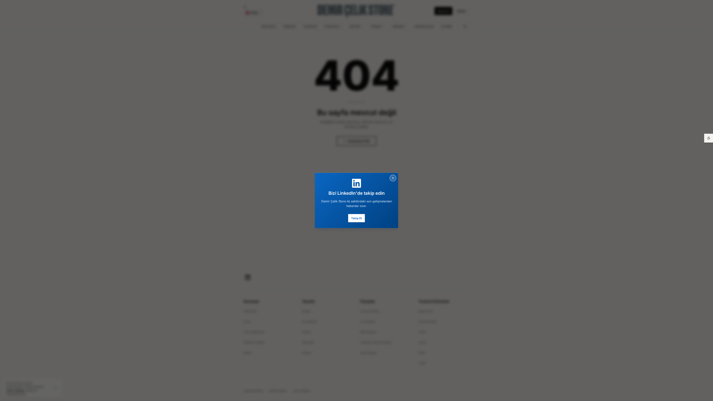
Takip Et (356, 218)
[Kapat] (393, 178)
